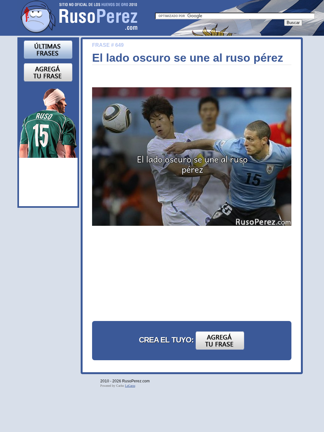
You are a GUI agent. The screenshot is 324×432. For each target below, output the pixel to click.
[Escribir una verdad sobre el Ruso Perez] (48, 72)
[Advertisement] (139, 274)
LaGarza (130, 385)
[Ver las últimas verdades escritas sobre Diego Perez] (48, 49)
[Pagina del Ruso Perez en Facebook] (48, 122)
